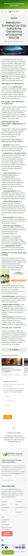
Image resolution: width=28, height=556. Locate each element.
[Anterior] (1, 4)
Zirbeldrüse (16, 91)
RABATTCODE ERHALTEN (18, 280)
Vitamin (10, 175)
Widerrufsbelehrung (21, 508)
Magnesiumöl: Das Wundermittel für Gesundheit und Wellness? (10, 370)
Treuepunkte (5, 507)
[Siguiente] (26, 4)
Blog (2, 517)
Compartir (15, 350)
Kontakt (3, 510)
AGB (17, 504)
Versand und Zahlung (5, 521)
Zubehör (3, 504)
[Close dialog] (26, 271)
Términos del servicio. (17, 392)
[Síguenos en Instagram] (2, 540)
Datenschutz (19, 512)
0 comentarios (19, 41)
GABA (23, 155)
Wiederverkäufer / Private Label (6, 528)
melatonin (14, 18)
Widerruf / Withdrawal (7, 533)
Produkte (4, 502)
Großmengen (5, 524)
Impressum (19, 502)
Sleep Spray (17, 123)
